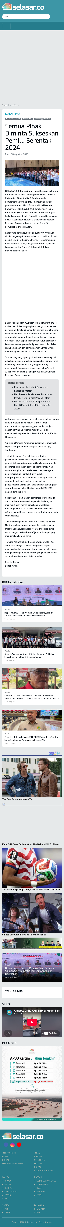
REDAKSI (6, 1156)
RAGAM (7, 1198)
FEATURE (38, 1163)
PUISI (6, 1209)
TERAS (37, 1153)
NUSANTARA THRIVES (44, 1170)
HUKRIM (8, 1188)
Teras (4, 105)
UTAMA (7, 1181)
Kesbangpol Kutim (42, 119)
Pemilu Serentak (13, 119)
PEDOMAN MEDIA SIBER (12, 1163)
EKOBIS (7, 1195)
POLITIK (7, 1184)
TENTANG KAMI (9, 1153)
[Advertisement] (32, 67)
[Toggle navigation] (6, 26)
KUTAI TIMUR (42, 1184)
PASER (39, 1188)
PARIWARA (39, 1205)
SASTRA (6, 1205)
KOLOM (37, 1167)
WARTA (5, 1177)
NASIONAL (39, 1156)
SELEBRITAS (39, 1160)
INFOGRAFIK (39, 1209)
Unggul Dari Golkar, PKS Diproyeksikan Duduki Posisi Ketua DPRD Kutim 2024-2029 (33, 405)
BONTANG (40, 1191)
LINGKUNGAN (10, 1191)
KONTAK (6, 1160)
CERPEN (7, 1212)
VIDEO (37, 1212)
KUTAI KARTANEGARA (46, 1181)
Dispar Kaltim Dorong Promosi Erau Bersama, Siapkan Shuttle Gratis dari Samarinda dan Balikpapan (30, 971)
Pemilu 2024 (27, 119)
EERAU (39, 1195)
